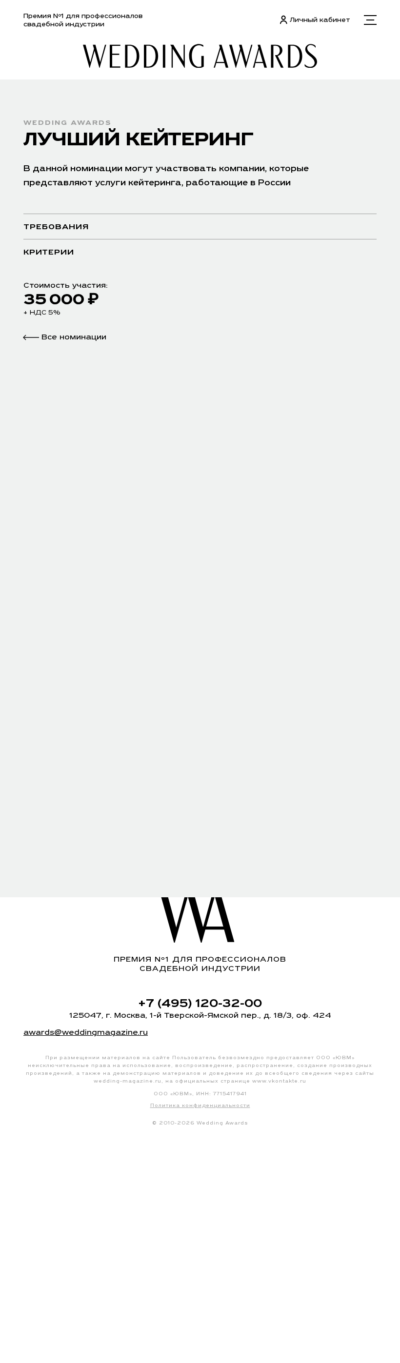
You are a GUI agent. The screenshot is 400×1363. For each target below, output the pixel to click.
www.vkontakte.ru (279, 1081)
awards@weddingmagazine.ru (85, 1032)
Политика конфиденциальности (200, 1105)
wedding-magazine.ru (127, 1081)
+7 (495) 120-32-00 (200, 1002)
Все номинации (72, 336)
